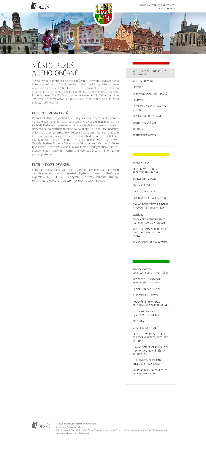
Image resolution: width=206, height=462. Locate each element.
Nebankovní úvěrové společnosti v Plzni (145, 171)
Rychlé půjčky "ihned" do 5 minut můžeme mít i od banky (149, 232)
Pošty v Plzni (141, 185)
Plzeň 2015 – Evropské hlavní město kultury (147, 281)
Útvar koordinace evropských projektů (146, 313)
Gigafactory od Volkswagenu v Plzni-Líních (150, 271)
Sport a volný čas (144, 122)
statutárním (39, 91)
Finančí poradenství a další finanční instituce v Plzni (150, 206)
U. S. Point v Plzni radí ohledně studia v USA (147, 362)
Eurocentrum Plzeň (145, 295)
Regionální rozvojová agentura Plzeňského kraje (150, 303)
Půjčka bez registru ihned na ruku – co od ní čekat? (149, 221)
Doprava (138, 100)
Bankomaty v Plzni (145, 178)
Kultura (138, 129)
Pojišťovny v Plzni (144, 191)
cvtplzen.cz (69, 424)
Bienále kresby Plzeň (146, 289)
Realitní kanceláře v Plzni (149, 197)
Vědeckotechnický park (147, 116)
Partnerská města (144, 135)
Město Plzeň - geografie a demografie (149, 73)
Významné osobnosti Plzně (150, 93)
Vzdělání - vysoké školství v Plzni (150, 108)
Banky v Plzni (141, 162)
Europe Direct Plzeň (145, 327)
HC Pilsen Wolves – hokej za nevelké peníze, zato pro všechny (150, 337)
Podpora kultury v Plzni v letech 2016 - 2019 (150, 372)
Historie (138, 87)
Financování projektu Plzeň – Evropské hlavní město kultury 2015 (150, 350)
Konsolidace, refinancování (150, 242)
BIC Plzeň (138, 321)
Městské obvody (143, 81)
